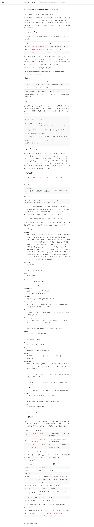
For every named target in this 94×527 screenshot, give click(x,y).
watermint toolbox (29, 2)
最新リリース (28, 153)
